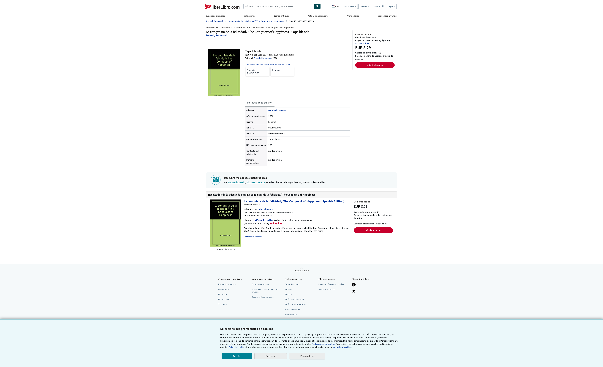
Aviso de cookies (292, 309)
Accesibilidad (291, 314)
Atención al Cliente (326, 289)
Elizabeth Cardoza (256, 182)
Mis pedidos (223, 299)
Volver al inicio (301, 270)
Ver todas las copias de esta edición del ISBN (268, 64)
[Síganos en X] (354, 292)
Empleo (288, 294)
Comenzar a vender (387, 15)
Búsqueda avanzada (215, 15)
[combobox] (278, 6)
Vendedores (353, 15)
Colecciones (249, 15)
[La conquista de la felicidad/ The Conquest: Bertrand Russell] (225, 245)
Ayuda (392, 6)
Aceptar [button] (237, 356)
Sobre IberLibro (292, 284)
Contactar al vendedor (253, 236)
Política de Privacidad (294, 299)
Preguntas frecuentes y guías (331, 284)
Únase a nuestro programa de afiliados (265, 290)
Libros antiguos (281, 15)
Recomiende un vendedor (263, 297)
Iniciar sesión (350, 6)
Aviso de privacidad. (342, 347)
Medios (288, 289)
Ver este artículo (362, 43)
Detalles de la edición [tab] (259, 102)
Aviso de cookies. (237, 347)
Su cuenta (364, 6)
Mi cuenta (222, 294)
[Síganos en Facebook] (354, 285)
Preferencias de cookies (323, 344)
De (253, 71)
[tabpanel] (297, 136)
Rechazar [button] (271, 356)
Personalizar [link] (307, 356)
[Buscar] (317, 6)
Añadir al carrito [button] (375, 65)
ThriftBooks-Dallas (262, 220)
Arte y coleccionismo (318, 15)
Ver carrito (222, 304)
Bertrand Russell (236, 182)
